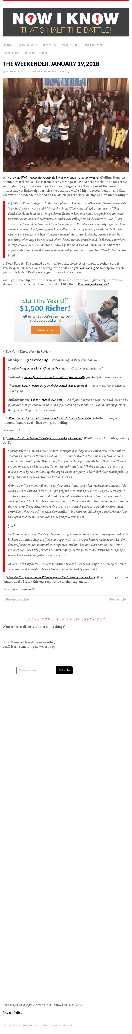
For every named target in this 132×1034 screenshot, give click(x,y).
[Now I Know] (66, 21)
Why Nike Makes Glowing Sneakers (43, 368)
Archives (28, 45)
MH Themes (67, 1025)
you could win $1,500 (86, 268)
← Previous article (16, 599)
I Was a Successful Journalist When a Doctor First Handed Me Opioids (49, 418)
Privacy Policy (12, 1013)
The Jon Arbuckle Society (47, 400)
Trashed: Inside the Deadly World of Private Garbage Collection (44, 438)
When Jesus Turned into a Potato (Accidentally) (55, 377)
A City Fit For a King (34, 360)
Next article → (119, 599)
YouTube (71, 45)
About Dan (36, 53)
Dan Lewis (36, 71)
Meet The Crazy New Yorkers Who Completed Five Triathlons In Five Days (51, 577)
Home (8, 45)
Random (11, 53)
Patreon (94, 45)
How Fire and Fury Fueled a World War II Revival (54, 386)
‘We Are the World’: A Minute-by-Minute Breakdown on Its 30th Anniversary (52, 178)
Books (50, 45)
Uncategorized (56, 71)
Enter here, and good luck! (93, 284)
